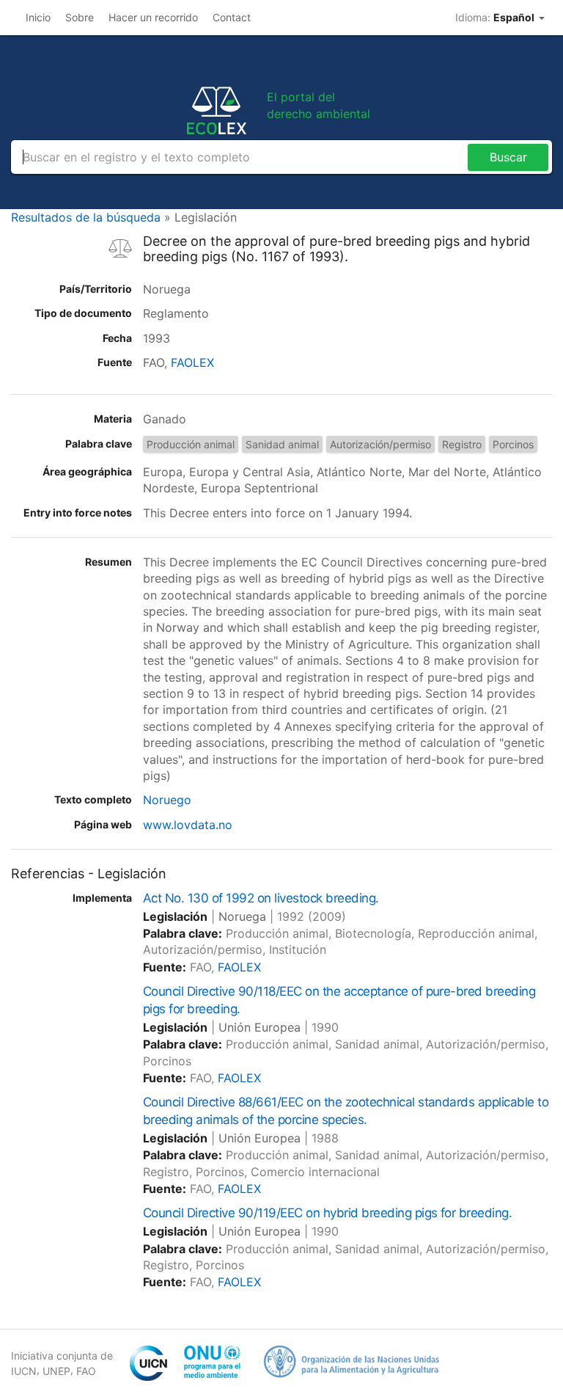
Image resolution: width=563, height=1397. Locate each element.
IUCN (24, 1371)
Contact (232, 17)
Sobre (79, 17)
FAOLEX (192, 362)
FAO (86, 1371)
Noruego (167, 799)
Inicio (38, 17)
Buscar (508, 157)
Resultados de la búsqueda (86, 217)
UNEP (56, 1371)
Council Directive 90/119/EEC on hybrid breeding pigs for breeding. (327, 1212)
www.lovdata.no (187, 824)
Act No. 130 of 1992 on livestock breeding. (261, 898)
